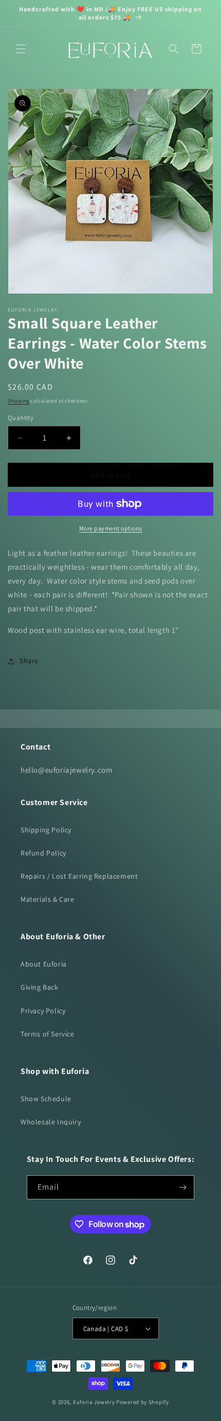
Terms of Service (48, 1034)
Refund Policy (43, 853)
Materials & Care (48, 899)
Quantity (20, 417)
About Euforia (44, 964)
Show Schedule (46, 1098)
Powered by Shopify (142, 1402)
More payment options (110, 528)
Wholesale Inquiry (51, 1121)
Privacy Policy (43, 1010)
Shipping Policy (46, 829)
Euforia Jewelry (94, 1402)
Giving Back (40, 987)
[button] (20, 49)
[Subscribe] (182, 1187)
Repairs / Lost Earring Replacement (79, 876)
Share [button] (29, 660)
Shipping (18, 400)
